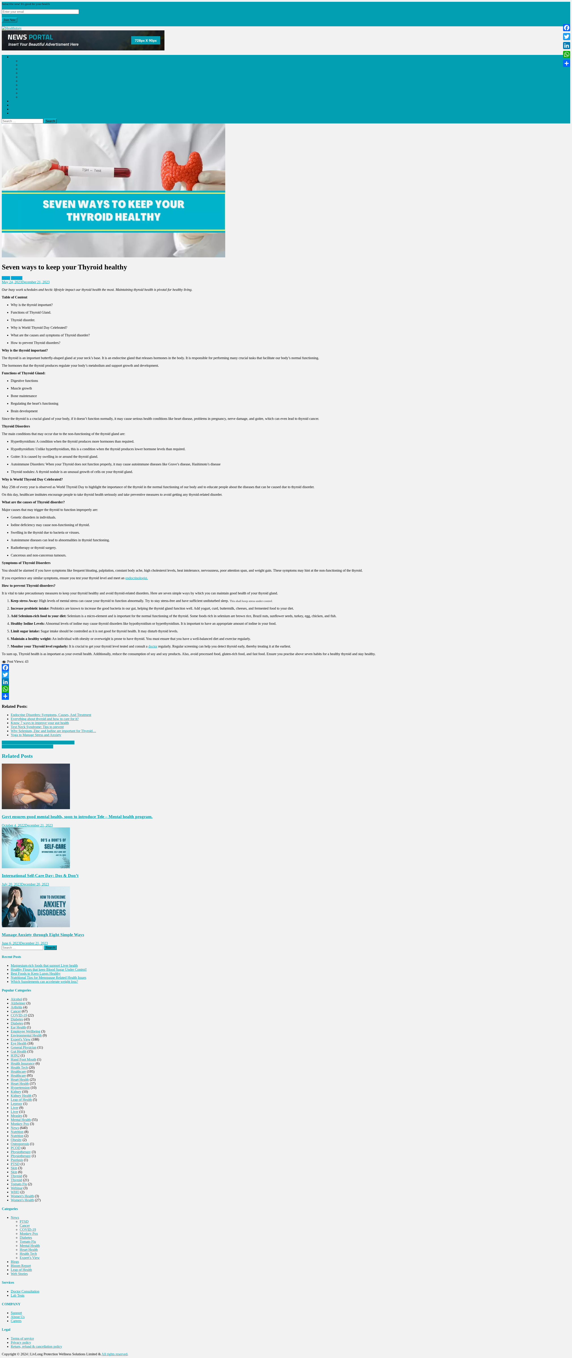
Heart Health (29, 89)
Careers (16, 1321)
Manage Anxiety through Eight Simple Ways (43, 934)
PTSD (24, 61)
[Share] (286, 696)
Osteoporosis (20, 1144)
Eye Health (19, 1043)
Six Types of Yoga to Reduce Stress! (27, 746)
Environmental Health (26, 1035)
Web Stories (19, 113)
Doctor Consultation (25, 1291)
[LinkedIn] (286, 681)
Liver (14, 1108)
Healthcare (18, 1071)
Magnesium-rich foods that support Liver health (44, 965)
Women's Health (22, 1196)
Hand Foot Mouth (23, 1059)
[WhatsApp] (286, 689)
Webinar (17, 1188)
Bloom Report (21, 105)
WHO (15, 1192)
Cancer (25, 65)
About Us (18, 1317)
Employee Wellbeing (25, 1031)
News (15, 57)
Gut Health (18, 1051)
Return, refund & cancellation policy (36, 1346)
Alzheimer (18, 1003)
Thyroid (16, 278)
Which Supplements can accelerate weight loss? (44, 981)
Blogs (15, 101)
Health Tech (28, 93)
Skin (14, 1168)
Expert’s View (30, 97)
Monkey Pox (29, 73)
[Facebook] (286, 667)
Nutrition (17, 1132)
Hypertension (20, 1087)
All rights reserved (114, 1354)
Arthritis (16, 1007)
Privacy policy (21, 1342)
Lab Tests (17, 1295)
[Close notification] (3, 24)
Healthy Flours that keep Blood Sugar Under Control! (49, 969)
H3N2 (15, 1055)
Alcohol (16, 999)
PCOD (16, 1148)
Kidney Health (21, 1096)
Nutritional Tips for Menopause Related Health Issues (48, 977)
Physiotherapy (21, 1152)
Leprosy (16, 1104)
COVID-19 (28, 69)
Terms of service (22, 1338)
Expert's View (21, 1039)
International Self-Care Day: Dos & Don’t (40, 875)
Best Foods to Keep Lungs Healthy (36, 973)
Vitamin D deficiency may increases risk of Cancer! (38, 742)
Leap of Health (21, 109)
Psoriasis (17, 1160)
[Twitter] (286, 674)
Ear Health (18, 1027)
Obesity (16, 1140)
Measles (16, 1116)
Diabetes (26, 77)
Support (16, 1313)
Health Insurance (23, 1063)
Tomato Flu (28, 81)
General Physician (23, 1047)
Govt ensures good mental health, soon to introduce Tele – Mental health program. (77, 816)
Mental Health (30, 85)
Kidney (16, 1091)
